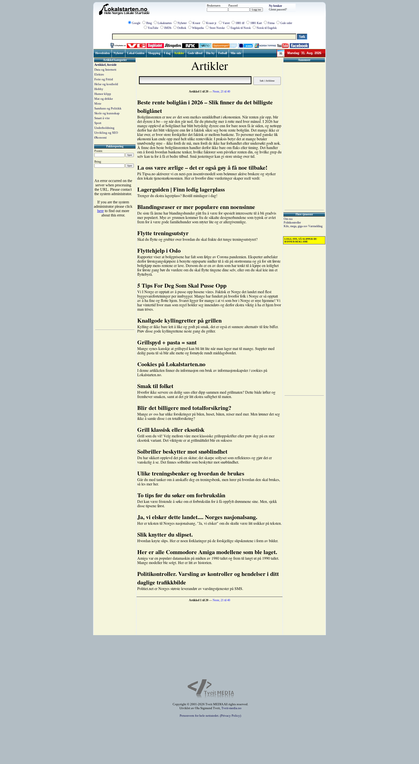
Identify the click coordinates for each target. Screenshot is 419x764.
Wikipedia (198, 28)
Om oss (288, 219)
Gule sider (286, 23)
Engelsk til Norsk (241, 28)
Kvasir (196, 23)
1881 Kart (256, 23)
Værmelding (315, 226)
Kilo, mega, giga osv (296, 226)
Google (136, 23)
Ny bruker (275, 6)
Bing (149, 23)
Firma (271, 23)
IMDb (167, 28)
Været (226, 23)
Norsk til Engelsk (267, 28)
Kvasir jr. (211, 23)
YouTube (153, 28)
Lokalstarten (165, 23)
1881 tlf (239, 23)
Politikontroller (292, 222)
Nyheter (182, 23)
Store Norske (217, 28)
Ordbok (181, 28)
